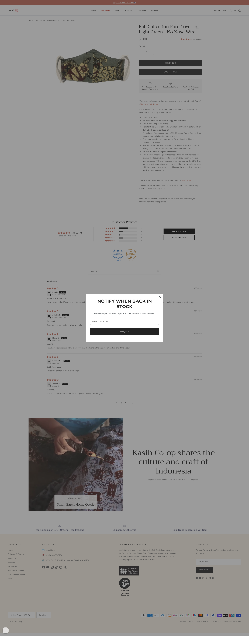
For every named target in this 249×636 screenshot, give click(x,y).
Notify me (124, 331)
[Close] (160, 297)
